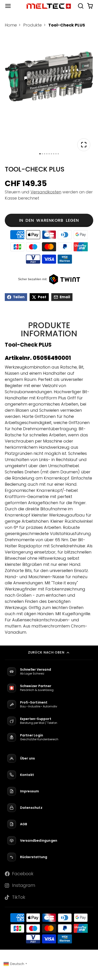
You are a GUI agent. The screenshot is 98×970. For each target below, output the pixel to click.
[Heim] (49, 5)
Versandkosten (46, 192)
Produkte (32, 25)
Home (11, 25)
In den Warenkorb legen (49, 220)
